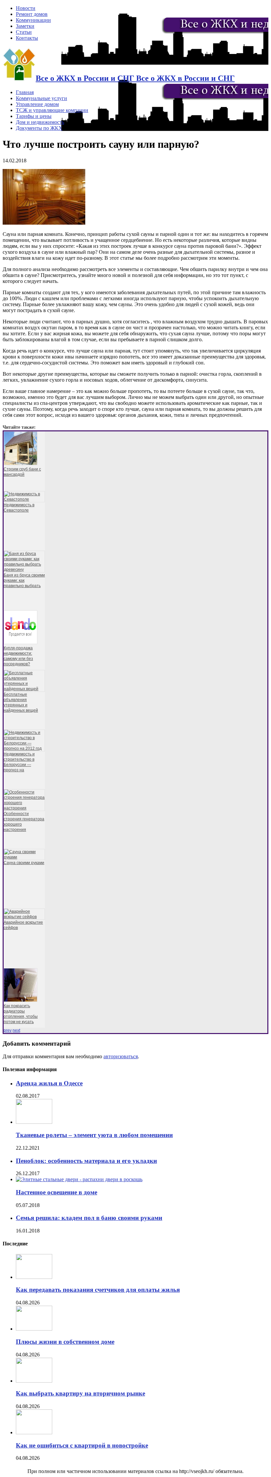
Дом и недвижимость (40, 122)
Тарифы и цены (34, 116)
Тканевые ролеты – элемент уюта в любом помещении (94, 1134)
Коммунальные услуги (41, 98)
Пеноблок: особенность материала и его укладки (86, 1160)
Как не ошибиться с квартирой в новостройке (82, 1445)
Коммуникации (33, 20)
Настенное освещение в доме (56, 1192)
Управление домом (37, 104)
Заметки (25, 26)
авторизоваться (120, 1056)
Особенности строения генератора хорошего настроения (24, 821)
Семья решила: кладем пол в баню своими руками (89, 1217)
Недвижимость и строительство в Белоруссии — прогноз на (19, 762)
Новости (25, 8)
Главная (25, 92)
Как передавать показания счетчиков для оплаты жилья (98, 1289)
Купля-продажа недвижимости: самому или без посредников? (18, 656)
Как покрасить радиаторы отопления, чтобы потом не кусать (21, 1014)
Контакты (27, 38)
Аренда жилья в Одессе (49, 1083)
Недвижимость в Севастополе (19, 508)
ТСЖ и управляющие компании (52, 110)
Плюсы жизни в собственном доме (65, 1341)
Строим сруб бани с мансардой (22, 472)
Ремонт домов (32, 14)
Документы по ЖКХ (39, 128)
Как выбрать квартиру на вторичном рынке (80, 1393)
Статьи (24, 32)
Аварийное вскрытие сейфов (23, 925)
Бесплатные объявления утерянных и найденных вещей (21, 702)
